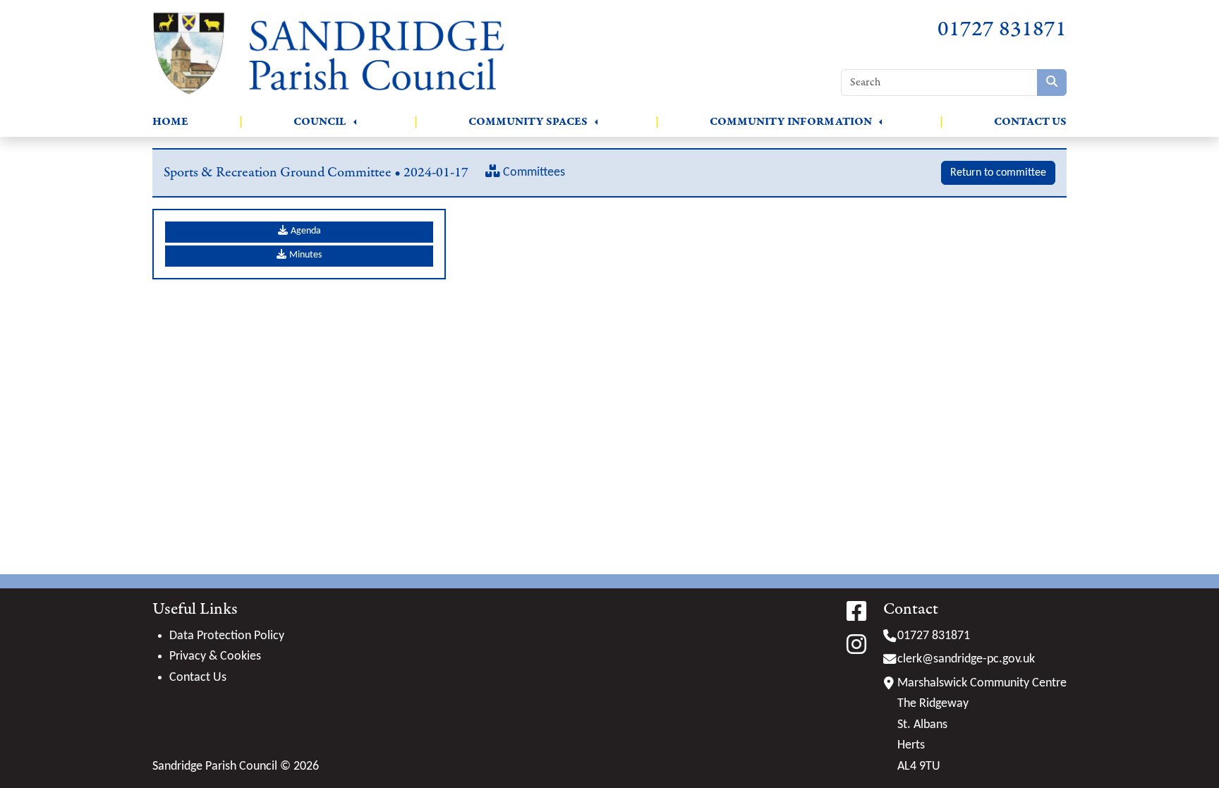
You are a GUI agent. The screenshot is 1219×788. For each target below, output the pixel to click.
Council (319, 121)
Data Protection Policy (226, 636)
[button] (354, 122)
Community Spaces (528, 121)
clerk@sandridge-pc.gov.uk (966, 659)
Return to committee (998, 172)
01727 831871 (1002, 29)
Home (170, 121)
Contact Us (1030, 121)
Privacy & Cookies (215, 656)
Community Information (791, 121)
